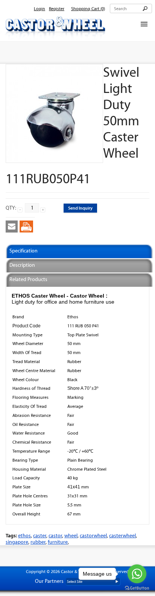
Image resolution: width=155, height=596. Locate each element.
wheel (71, 535)
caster (39, 535)
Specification (23, 251)
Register (56, 8)
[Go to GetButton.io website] (137, 588)
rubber (38, 542)
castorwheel (93, 535)
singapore (17, 542)
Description (22, 265)
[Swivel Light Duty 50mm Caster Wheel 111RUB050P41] (54, 159)
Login (39, 8)
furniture (58, 542)
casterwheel (122, 535)
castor (55, 535)
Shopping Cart (88, 8)
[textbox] (131, 8)
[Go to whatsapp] (137, 573)
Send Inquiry (80, 208)
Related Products (28, 279)
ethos (24, 535)
